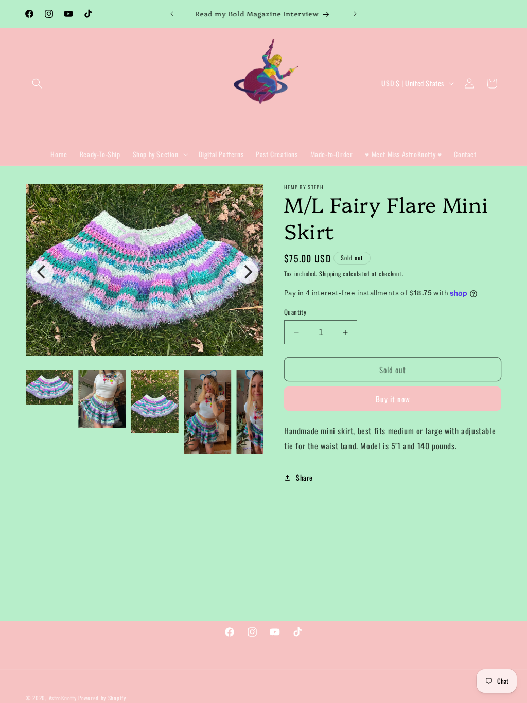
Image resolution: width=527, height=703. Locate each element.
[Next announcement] (355, 14)
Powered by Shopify (102, 698)
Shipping (330, 273)
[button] (37, 83)
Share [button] (304, 477)
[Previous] (42, 272)
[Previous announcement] (172, 14)
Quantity (295, 312)
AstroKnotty (63, 698)
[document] (145, 272)
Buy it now (393, 399)
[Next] (247, 272)
